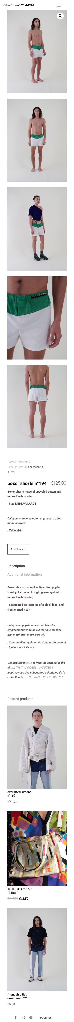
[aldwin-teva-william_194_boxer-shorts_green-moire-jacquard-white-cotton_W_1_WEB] (37, 269)
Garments (22, 461)
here (29, 663)
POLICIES (46, 1017)
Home (10, 461)
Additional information (24, 574)
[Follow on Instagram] (23, 1017)
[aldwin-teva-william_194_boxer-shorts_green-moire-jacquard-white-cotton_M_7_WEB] (37, 358)
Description (16, 566)
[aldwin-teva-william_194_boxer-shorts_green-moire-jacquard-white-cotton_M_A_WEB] (37, 180)
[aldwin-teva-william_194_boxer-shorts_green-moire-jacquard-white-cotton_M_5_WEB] (37, 447)
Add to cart (18, 549)
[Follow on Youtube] (31, 1017)
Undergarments (16, 466)
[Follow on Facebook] (16, 1017)
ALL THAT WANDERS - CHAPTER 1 (32, 667)
